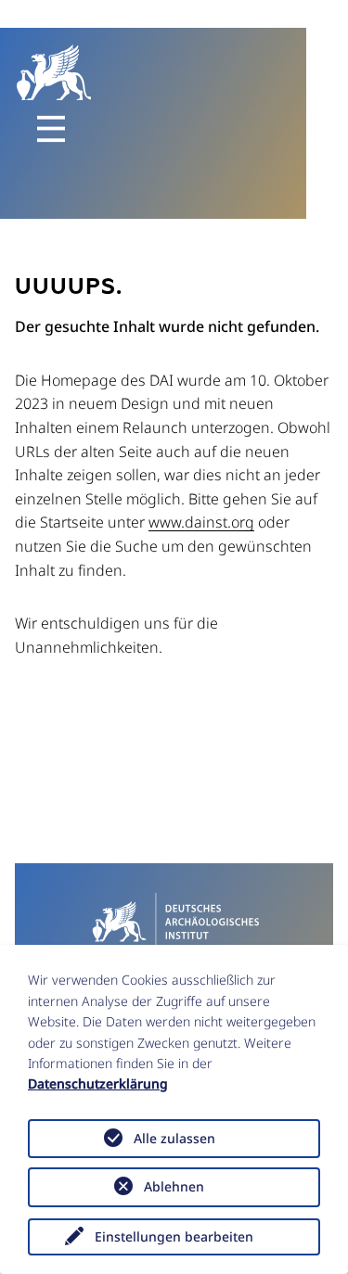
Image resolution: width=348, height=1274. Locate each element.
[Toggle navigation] (51, 129)
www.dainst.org (201, 522)
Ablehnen (174, 1186)
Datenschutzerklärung (98, 1083)
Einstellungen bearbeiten (174, 1236)
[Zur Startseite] (174, 921)
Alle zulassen (174, 1138)
